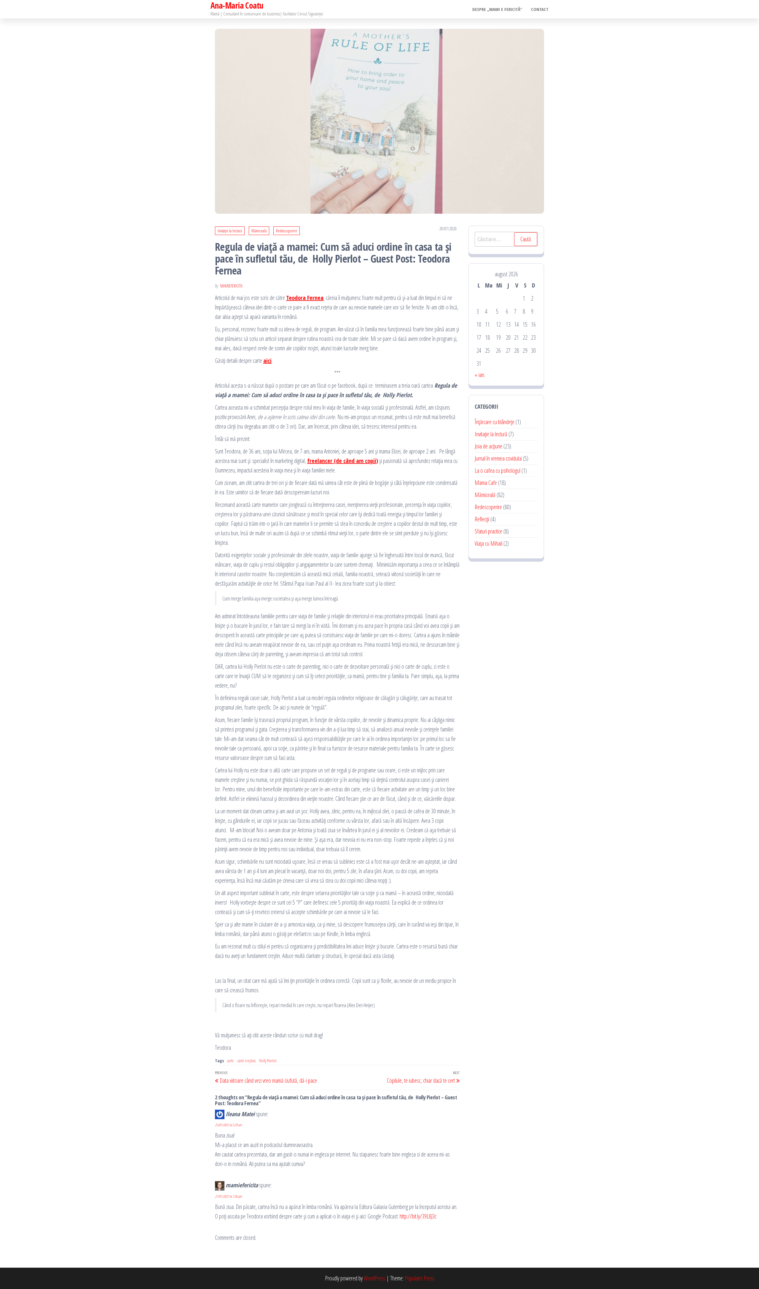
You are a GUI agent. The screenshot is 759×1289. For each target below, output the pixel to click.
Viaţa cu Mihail (488, 543)
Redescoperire (286, 231)
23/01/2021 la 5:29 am (228, 1124)
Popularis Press (419, 1278)
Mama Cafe (486, 483)
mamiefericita (231, 286)
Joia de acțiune (488, 446)
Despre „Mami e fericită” (497, 9)
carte (230, 1060)
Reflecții (482, 519)
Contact (539, 9)
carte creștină (246, 1060)
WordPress (374, 1278)
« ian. (480, 375)
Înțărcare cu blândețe (494, 422)
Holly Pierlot (267, 1060)
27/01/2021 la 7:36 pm (228, 1196)
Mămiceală (259, 231)
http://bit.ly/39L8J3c (418, 1216)
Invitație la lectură (230, 231)
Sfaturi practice (488, 531)
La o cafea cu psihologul (497, 471)
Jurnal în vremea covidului (498, 458)
